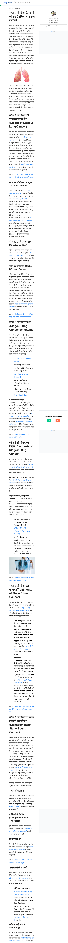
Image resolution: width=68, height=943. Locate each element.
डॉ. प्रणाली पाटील (53, 20)
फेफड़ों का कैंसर (17, 8)
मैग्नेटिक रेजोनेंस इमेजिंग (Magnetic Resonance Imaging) (22, 531)
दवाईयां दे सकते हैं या (15, 807)
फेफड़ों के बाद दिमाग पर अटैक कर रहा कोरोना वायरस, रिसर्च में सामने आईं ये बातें (21, 709)
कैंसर (10, 8)
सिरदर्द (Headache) (20, 395)
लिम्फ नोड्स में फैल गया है (22, 199)
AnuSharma (43, 26)
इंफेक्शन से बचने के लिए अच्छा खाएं (19, 878)
